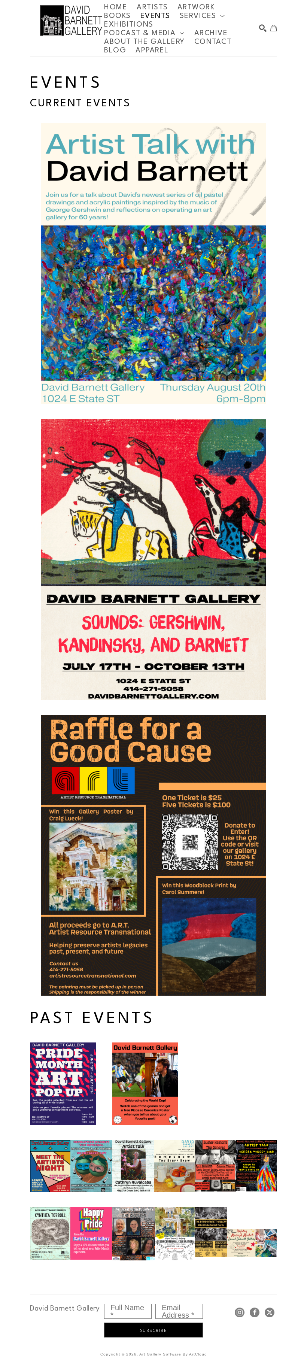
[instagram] (239, 1312)
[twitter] (269, 1312)
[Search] (263, 28)
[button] (202, 16)
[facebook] (254, 1312)
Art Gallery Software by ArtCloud (173, 1354)
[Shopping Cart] (273, 28)
